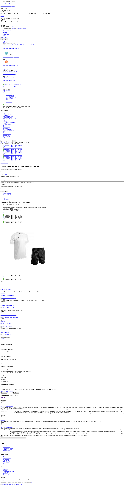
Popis (4, 198)
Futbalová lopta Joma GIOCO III (9, 74)
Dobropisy (5, 470)
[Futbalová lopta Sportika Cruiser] (10, 77)
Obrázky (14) (6, 199)
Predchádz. (3, 163)
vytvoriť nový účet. (22, 28)
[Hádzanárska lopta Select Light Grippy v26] (6, 54)
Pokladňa (5, 33)
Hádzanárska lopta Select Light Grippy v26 (11, 57)
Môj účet (5, 32)
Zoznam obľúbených (7, 30)
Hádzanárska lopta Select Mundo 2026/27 (10, 65)
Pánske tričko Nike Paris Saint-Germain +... (8, 315)
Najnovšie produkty (7, 458)
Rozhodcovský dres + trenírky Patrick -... (10, 86)
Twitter (11, 169)
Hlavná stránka (4, 142)
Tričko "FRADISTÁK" (5, 332)
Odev (6, 174)
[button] (7, 406)
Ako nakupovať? (6, 460)
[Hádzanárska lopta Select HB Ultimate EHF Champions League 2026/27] (18, 44)
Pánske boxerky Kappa (5, 286)
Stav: (2, 176)
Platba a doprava (6, 447)
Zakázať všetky (4, 392)
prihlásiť (13, 28)
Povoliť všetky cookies (21, 438)
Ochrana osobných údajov (8, 448)
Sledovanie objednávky (8, 474)
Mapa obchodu (6, 462)
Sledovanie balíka (6, 461)
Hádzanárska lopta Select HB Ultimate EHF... (11, 48)
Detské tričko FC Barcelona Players (7, 295)
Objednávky (5, 469)
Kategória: (3, 174)
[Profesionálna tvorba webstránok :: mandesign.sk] (11, 484)
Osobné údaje (6, 472)
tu (31, 482)
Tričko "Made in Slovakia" (6, 323)
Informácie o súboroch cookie (9, 451)
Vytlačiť (4, 195)
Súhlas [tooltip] (3, 397)
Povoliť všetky (16, 392)
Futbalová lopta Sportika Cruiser (9, 80)
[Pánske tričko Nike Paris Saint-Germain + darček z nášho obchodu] (9, 317)
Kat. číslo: (3, 171)
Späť (2, 436)
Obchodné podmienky (7, 449)
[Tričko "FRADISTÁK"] (6, 334)
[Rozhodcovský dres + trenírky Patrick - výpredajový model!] (12, 84)
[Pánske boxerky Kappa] (6, 289)
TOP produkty (6, 459)
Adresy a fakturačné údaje (8, 471)
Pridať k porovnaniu (7, 193)
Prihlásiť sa (5, 35)
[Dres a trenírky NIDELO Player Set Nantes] (12, 145)
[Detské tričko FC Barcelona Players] (8, 298)
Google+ (15, 169)
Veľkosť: (4, 179)
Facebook (7, 169)
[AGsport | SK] (4, 37)
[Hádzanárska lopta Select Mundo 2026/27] (6, 63)
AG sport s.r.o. (14, 479)
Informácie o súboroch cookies (7, 391)
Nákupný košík (6, 34)
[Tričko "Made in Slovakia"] (7, 326)
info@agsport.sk (6, 3)
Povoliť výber (12, 438)
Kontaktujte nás (6, 450)
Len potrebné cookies (5, 438)
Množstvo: (3, 188)
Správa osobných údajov (8, 463)
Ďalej (6, 163)
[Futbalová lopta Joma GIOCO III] (10, 71)
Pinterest (19, 169)
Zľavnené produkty (7, 456)
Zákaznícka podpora (7, 445)
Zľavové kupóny (6, 473)
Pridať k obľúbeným (7, 194)
